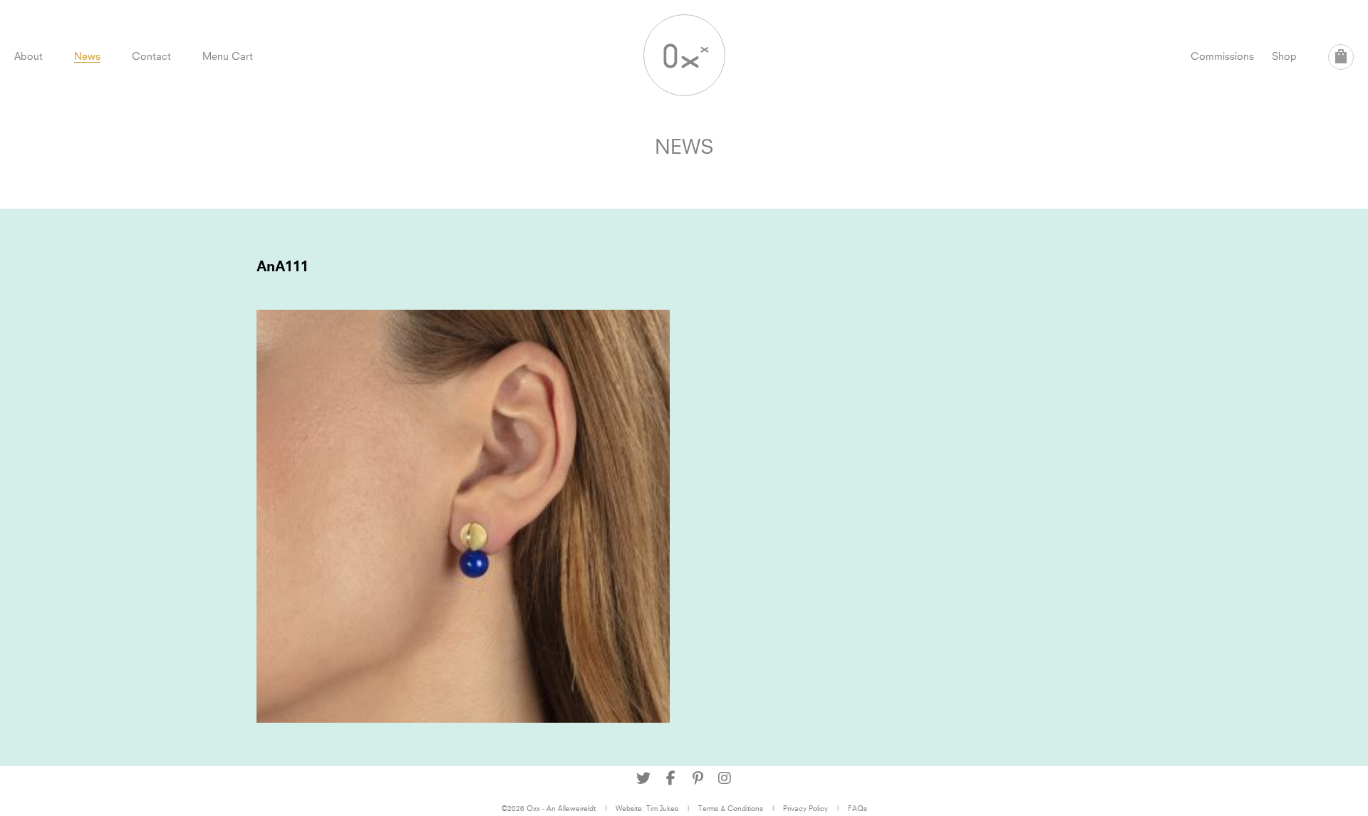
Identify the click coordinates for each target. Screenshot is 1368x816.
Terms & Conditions (730, 808)
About (28, 56)
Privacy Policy (805, 808)
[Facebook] (670, 778)
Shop (1284, 56)
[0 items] (1341, 57)
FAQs (857, 808)
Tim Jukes (662, 808)
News (87, 56)
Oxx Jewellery (684, 55)
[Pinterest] (697, 778)
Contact (151, 56)
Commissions (1222, 56)
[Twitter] (643, 778)
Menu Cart (227, 56)
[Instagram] (724, 778)
